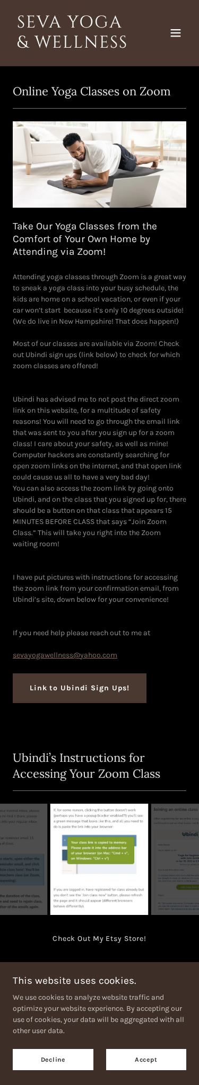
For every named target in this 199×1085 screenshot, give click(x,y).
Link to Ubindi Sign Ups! (79, 687)
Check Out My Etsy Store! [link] (99, 938)
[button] (175, 32)
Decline (53, 1059)
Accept (146, 1059)
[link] (73, 45)
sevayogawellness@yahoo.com (65, 655)
